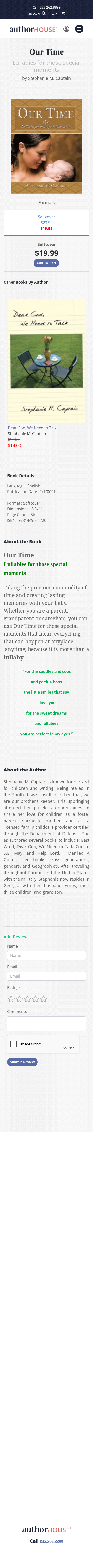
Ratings (14, 987)
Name (12, 946)
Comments (17, 1011)
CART (56, 13)
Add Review (16, 937)
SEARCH (34, 13)
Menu (80, 28)
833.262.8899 (50, 7)
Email (12, 966)
